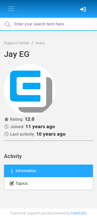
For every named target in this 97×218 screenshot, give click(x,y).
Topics (21, 183)
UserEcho (79, 213)
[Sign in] (83, 10)
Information (25, 170)
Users (40, 43)
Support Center (16, 43)
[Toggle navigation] (11, 9)
